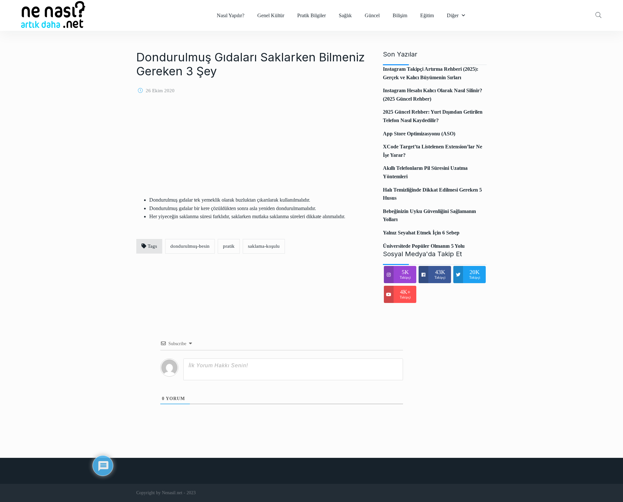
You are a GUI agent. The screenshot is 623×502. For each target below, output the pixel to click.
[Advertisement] (251, 150)
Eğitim (427, 15)
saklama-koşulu (264, 246)
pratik (229, 246)
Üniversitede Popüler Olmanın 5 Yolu (424, 246)
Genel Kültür (270, 15)
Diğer (452, 15)
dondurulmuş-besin (190, 246)
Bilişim (400, 15)
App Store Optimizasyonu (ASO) (419, 133)
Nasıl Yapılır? (230, 15)
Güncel (372, 15)
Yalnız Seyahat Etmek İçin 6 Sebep (421, 232)
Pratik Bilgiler (311, 15)
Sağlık (345, 15)
